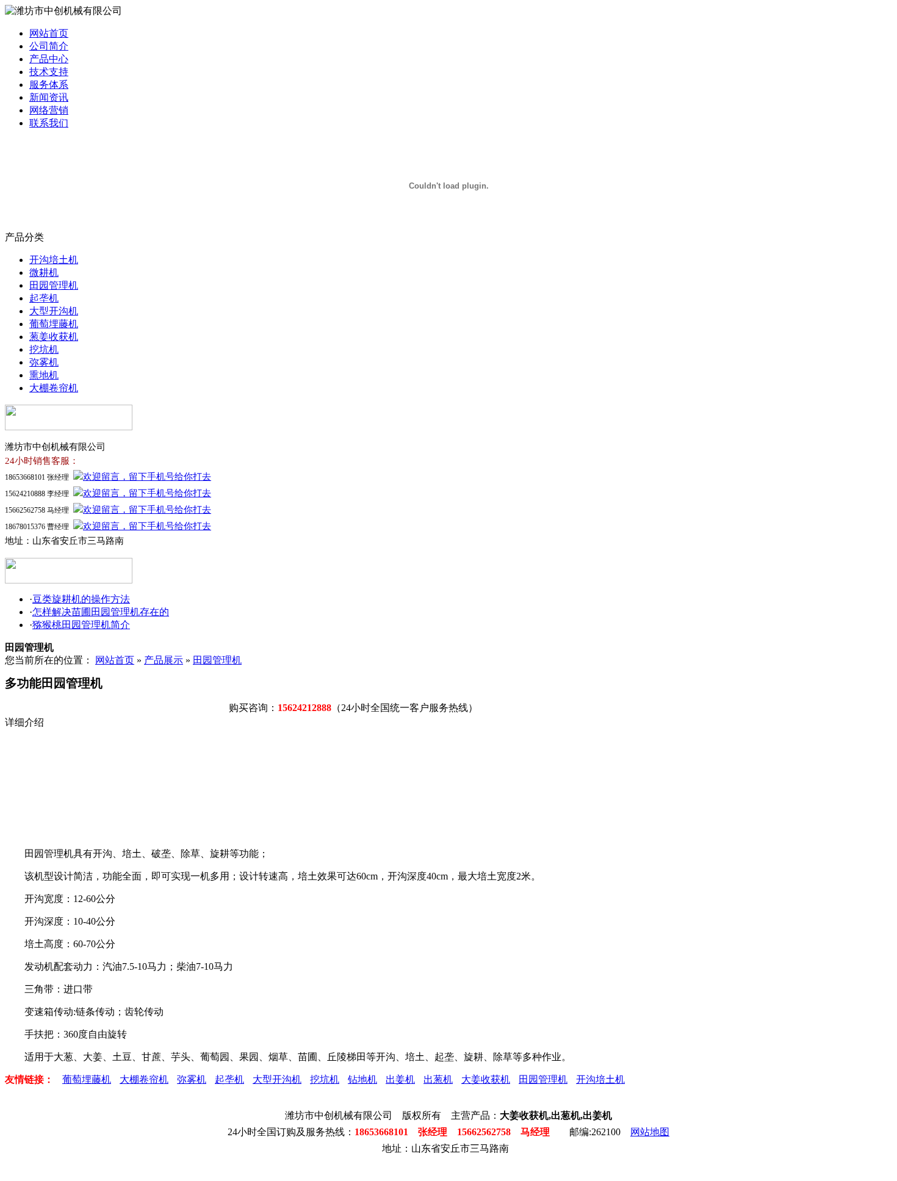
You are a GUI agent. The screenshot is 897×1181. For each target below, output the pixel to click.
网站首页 (48, 33)
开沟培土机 (53, 260)
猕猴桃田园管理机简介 (81, 624)
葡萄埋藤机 (53, 324)
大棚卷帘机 (53, 388)
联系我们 (48, 123)
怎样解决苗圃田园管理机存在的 (100, 612)
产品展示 (163, 660)
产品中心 (48, 59)
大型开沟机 (53, 311)
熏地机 (44, 375)
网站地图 (649, 1132)
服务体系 (48, 84)
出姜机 (400, 1079)
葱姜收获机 (53, 336)
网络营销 (48, 110)
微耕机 (44, 272)
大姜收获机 (485, 1079)
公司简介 (48, 46)
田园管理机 (53, 285)
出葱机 (438, 1079)
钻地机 (362, 1079)
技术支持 (48, 72)
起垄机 (44, 298)
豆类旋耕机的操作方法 (81, 599)
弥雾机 (44, 362)
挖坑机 (44, 349)
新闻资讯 (48, 97)
